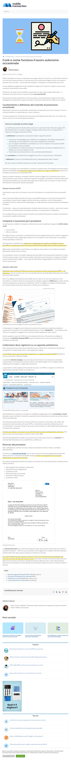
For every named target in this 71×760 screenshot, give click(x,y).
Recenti (35, 716)
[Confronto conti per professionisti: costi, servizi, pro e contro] (6, 720)
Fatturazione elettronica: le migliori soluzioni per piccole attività (12, 636)
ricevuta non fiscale (19, 453)
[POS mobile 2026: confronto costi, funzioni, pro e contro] (6, 665)
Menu (7, 11)
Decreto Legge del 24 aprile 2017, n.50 (20, 574)
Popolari (35, 645)
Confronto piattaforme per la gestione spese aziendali (26, 728)
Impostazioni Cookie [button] (8, 756)
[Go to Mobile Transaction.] (3, 56)
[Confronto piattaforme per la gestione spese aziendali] (6, 728)
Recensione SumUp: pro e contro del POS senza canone (26, 649)
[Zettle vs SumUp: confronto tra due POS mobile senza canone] (6, 657)
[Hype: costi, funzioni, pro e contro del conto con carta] (6, 673)
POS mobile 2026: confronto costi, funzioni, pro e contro (26, 665)
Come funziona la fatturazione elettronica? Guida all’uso (33, 636)
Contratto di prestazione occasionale (20, 576)
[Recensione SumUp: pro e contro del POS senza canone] (6, 649)
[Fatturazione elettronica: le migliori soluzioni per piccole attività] (13, 623)
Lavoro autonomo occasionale (18, 580)
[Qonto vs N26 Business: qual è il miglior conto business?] (6, 736)
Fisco (20, 74)
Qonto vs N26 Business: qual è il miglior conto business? (26, 736)
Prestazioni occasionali (15, 578)
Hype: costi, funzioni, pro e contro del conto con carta (25, 673)
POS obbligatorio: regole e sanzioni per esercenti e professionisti (58, 636)
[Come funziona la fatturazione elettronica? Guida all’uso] (35, 623)
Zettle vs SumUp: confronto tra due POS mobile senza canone (28, 657)
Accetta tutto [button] (20, 756)
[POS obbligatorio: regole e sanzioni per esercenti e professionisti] (58, 623)
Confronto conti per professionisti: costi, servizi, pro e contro (28, 720)
